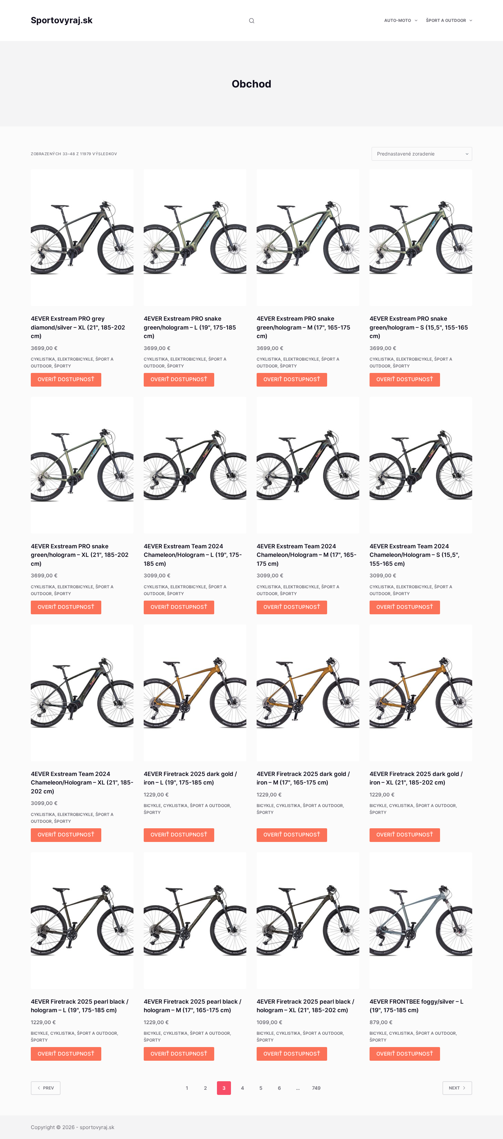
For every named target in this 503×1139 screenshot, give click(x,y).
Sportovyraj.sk (62, 20)
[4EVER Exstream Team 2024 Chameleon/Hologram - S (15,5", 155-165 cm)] (421, 465)
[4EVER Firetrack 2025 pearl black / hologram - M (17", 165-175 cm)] (195, 920)
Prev (48, 1087)
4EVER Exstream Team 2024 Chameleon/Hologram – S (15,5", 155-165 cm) (415, 555)
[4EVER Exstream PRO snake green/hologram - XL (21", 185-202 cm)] (82, 465)
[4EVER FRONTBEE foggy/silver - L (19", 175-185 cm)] (421, 920)
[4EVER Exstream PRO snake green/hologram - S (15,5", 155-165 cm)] (421, 237)
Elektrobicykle (75, 359)
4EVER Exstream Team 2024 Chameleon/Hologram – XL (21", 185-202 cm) (82, 782)
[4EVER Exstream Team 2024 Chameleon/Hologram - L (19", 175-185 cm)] (195, 465)
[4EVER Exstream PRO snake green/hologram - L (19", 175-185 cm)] (195, 237)
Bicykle (152, 805)
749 (316, 1088)
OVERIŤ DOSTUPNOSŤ (66, 379)
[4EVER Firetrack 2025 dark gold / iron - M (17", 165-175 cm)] (308, 693)
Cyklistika (43, 359)
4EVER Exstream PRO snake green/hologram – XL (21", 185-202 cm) (80, 555)
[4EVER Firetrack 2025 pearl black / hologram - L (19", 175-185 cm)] (82, 920)
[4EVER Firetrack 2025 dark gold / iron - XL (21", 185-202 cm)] (421, 693)
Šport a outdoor (446, 20)
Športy (62, 365)
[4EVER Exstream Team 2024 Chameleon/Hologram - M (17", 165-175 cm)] (308, 465)
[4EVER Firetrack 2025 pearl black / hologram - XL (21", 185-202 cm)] (308, 920)
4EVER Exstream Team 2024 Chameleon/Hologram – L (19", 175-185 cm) (193, 555)
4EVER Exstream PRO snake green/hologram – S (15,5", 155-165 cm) (419, 327)
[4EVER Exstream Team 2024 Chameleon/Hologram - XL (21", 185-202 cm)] (82, 693)
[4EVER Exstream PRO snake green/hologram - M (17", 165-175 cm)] (308, 237)
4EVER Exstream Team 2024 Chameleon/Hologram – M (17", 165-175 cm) (307, 555)
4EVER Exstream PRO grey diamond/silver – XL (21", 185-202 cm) (78, 327)
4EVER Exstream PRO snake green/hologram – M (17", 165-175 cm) (303, 327)
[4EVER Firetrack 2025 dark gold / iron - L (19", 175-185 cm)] (195, 693)
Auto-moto (397, 20)
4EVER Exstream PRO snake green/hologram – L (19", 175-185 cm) (190, 327)
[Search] (251, 20)
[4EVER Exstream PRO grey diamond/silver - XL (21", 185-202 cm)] (82, 237)
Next (454, 1087)
